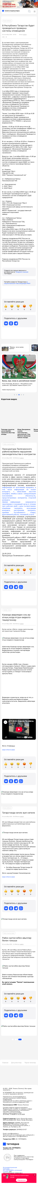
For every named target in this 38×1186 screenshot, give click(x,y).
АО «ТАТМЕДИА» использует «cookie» (12, 1172)
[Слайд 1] (14, 396)
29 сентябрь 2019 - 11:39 (9, 946)
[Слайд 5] (23, 396)
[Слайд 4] (21, 396)
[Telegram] (16, 323)
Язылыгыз (22, 1180)
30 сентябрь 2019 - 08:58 (9, 34)
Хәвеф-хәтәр (7, 611)
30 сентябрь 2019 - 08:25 (9, 818)
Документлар (16, 1064)
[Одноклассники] (11, 323)
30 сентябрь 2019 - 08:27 (9, 625)
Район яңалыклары (8, 446)
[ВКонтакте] (6, 323)
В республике (7, 20)
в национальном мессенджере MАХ (17, 282)
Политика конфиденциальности (10, 1183)
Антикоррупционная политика (10, 1169)
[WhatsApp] (21, 589)
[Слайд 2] (16, 396)
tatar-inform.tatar (8, 751)
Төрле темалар (30, 1064)
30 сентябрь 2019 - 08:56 (9, 459)
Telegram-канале (21, 272)
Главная (5, 1064)
